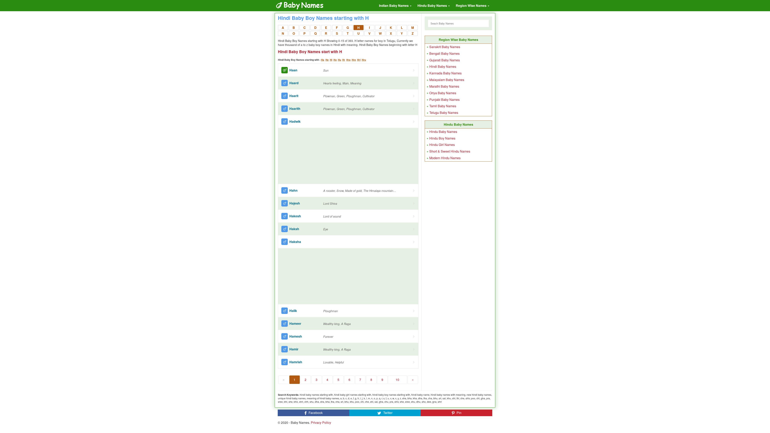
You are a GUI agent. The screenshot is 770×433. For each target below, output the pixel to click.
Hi (331, 60)
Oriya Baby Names (442, 93)
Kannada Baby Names (445, 73)
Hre (354, 60)
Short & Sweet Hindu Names (449, 151)
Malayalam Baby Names (446, 79)
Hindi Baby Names (442, 66)
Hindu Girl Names (442, 144)
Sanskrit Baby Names (444, 47)
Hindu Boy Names (442, 138)
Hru (364, 60)
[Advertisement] (348, 156)
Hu (339, 60)
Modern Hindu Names (445, 158)
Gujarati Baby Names (444, 60)
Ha (322, 60)
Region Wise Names (471, 5)
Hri (359, 60)
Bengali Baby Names (444, 53)
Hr (343, 60)
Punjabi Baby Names (444, 99)
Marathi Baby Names (444, 86)
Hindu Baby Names (432, 5)
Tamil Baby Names (442, 106)
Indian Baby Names (394, 5)
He (327, 60)
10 (397, 379)
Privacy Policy (321, 422)
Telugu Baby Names (443, 112)
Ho (335, 60)
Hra (348, 60)
